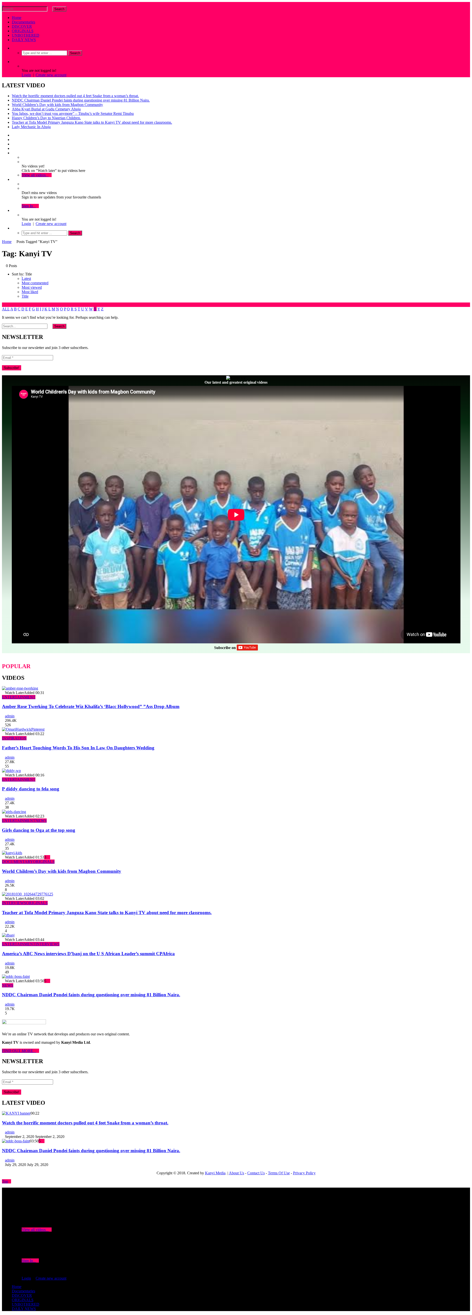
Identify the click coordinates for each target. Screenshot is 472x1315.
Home (16, 17)
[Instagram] (13, 148)
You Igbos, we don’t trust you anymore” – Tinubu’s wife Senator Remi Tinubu (73, 113)
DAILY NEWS (24, 40)
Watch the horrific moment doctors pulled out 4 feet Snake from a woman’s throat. (75, 96)
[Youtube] (13, 144)
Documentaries (23, 22)
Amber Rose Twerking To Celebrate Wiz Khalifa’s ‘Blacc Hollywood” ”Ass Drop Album (90, 706)
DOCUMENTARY (17, 862)
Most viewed (32, 287)
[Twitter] (13, 139)
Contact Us (256, 1173)
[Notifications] (13, 179)
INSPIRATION (14, 738)
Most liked (30, 292)
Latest (26, 278)
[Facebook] (13, 135)
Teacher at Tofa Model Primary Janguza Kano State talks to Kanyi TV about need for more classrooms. (92, 122)
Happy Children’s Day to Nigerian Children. (46, 118)
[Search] (13, 48)
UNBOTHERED (25, 35)
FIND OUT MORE (19, 1051)
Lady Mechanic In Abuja (31, 127)
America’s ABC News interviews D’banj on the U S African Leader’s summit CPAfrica (88, 953)
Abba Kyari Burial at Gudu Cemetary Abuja (46, 109)
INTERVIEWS (14, 903)
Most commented (35, 283)
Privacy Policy (304, 1173)
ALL (6, 309)
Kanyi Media (215, 1173)
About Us (236, 1173)
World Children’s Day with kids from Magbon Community (57, 105)
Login (26, 75)
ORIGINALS (22, 31)
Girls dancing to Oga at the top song (38, 830)
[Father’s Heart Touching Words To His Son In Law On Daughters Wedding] (23, 729)
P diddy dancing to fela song (30, 788)
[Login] (13, 210)
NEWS (41, 820)
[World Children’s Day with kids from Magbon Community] (12, 853)
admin (10, 716)
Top (5, 1181)
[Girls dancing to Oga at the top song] (14, 812)
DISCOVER (22, 26)
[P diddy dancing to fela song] (11, 771)
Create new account (51, 75)
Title (25, 296)
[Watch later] (13, 153)
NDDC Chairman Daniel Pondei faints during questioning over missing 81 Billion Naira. (81, 100)
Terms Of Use (279, 1173)
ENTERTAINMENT (18, 697)
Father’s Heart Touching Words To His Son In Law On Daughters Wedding (78, 747)
